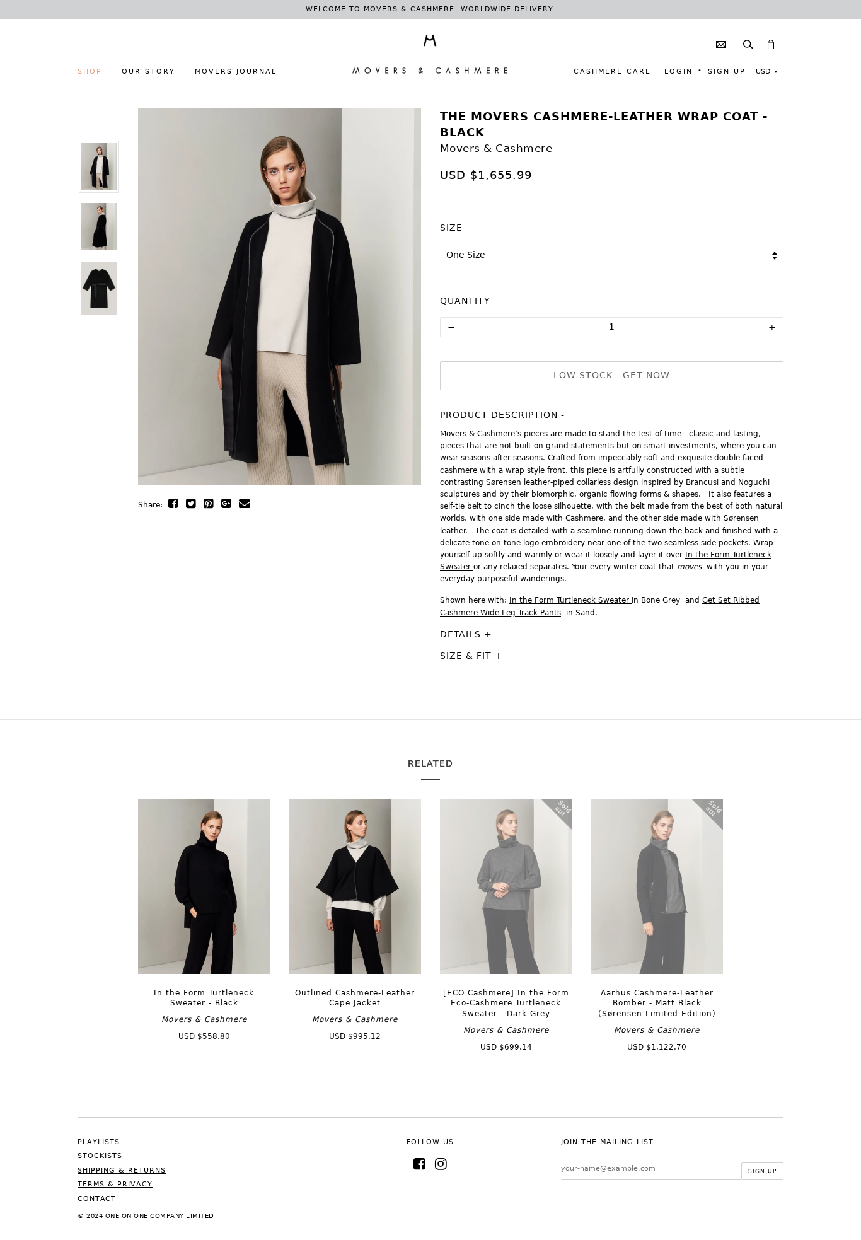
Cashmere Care (612, 71)
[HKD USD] (766, 72)
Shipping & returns (122, 1170)
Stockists (100, 1156)
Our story (148, 71)
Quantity (465, 301)
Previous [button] (166, 306)
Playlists (99, 1142)
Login (678, 71)
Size (451, 228)
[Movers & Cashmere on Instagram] (441, 1164)
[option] (98, 167)
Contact (97, 1199)
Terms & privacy (115, 1184)
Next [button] (392, 306)
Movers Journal (236, 71)
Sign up (727, 71)
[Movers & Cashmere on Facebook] (419, 1164)
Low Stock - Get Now (611, 375)
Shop (90, 71)
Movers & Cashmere (496, 148)
